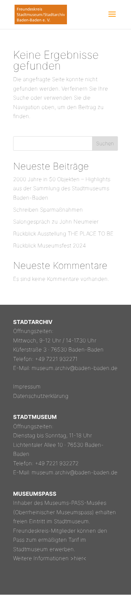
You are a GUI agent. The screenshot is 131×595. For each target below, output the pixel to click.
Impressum (27, 386)
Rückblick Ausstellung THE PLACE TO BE (63, 233)
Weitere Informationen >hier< (50, 558)
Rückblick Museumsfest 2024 (49, 245)
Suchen (105, 143)
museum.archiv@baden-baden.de (75, 368)
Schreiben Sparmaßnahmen (48, 209)
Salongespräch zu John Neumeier (56, 221)
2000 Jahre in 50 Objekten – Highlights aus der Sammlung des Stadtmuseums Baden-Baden (61, 188)
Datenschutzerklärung (40, 395)
